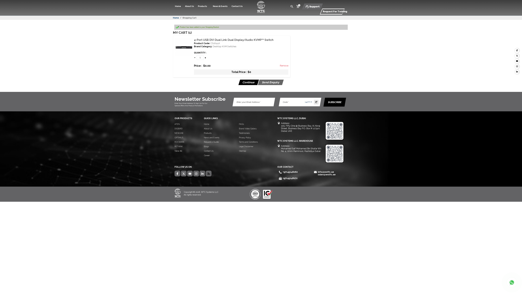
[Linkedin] (517, 72)
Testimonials (244, 133)
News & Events (220, 6)
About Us (189, 6)
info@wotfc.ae (326, 172)
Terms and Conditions (248, 142)
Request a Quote (211, 142)
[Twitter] (517, 56)
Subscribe (335, 102)
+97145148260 (290, 172)
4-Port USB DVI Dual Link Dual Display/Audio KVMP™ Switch (234, 40)
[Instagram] (517, 66)
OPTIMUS (179, 137)
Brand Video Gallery (248, 128)
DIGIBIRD (179, 128)
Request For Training (335, 11)
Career (207, 155)
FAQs (241, 124)
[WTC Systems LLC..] (261, 6)
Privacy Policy (245, 137)
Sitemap (242, 151)
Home (178, 6)
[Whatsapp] (512, 282)
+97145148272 (290, 178)
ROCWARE (179, 142)
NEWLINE (179, 133)
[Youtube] (517, 61)
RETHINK (179, 146)
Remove (284, 65)
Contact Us (237, 6)
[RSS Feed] (209, 173)
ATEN (177, 124)
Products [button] (202, 6)
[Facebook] (517, 50)
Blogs (206, 146)
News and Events (211, 137)
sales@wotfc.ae (327, 174)
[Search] (292, 6)
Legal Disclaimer (246, 146)
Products (208, 133)
